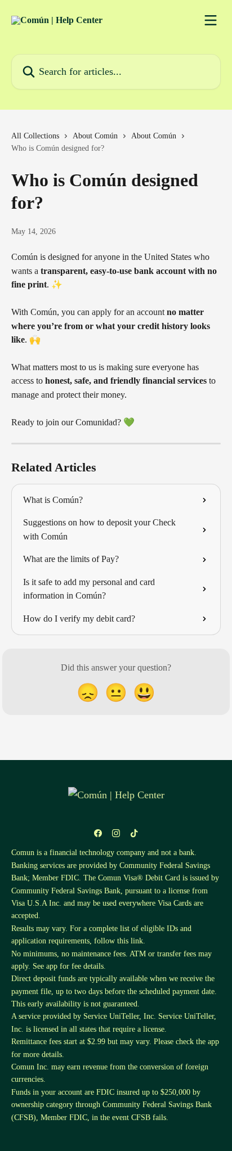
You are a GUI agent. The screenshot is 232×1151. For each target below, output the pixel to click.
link (137, 941)
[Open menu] (210, 20)
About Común (95, 136)
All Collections (35, 136)
